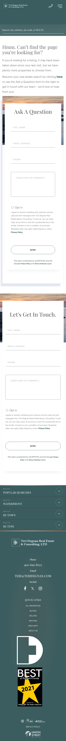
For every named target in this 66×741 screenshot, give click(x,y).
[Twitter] (32, 588)
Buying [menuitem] (33, 611)
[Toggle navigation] (60, 6)
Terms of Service (41, 264)
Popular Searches (17, 492)
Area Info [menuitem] (33, 626)
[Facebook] (25, 588)
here (59, 76)
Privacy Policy (17, 232)
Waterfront (12, 504)
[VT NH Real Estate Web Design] (33, 734)
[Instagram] (40, 588)
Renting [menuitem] (33, 621)
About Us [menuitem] (33, 631)
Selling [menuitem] (33, 616)
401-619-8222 (33, 565)
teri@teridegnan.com (33, 576)
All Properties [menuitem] (33, 606)
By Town (9, 515)
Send (33, 249)
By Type (8, 526)
